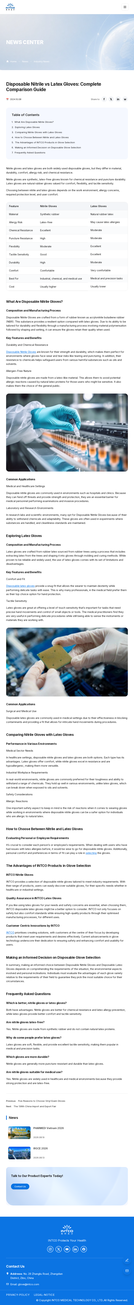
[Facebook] (84, 1249)
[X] (58, 1249)
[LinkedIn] (75, 1249)
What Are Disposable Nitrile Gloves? (34, 122)
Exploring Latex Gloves (27, 127)
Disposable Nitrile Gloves (21, 351)
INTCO (10, 932)
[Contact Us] (127, 1260)
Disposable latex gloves (20, 586)
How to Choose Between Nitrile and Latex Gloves (42, 137)
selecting (91, 853)
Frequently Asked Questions (30, 152)
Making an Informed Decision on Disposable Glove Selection (48, 147)
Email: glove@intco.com (24, 1284)
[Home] (10, 7)
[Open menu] (124, 6)
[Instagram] (50, 1249)
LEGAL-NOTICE (44, 1294)
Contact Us (20, 1186)
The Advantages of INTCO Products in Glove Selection (45, 142)
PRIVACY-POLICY (18, 1294)
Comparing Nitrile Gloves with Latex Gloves (38, 132)
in (118, 99)
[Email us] (127, 1271)
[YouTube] (67, 1249)
